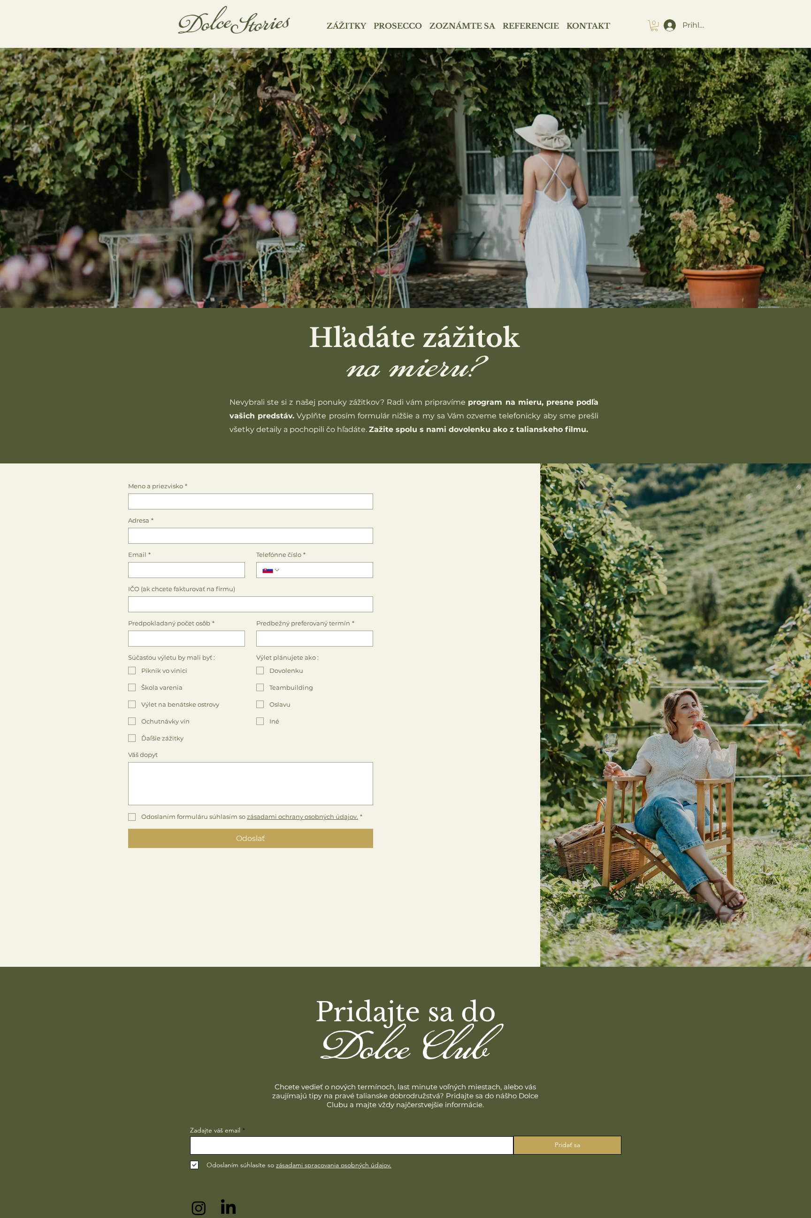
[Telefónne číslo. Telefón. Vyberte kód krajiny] (271, 570)
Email (139, 554)
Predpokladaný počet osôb (171, 623)
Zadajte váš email (215, 1130)
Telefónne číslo (281, 554)
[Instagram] (199, 1208)
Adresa (140, 520)
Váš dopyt (143, 754)
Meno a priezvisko (157, 486)
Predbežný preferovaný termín (305, 623)
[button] (654, 25)
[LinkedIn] (228, 1208)
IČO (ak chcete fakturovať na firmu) (181, 589)
